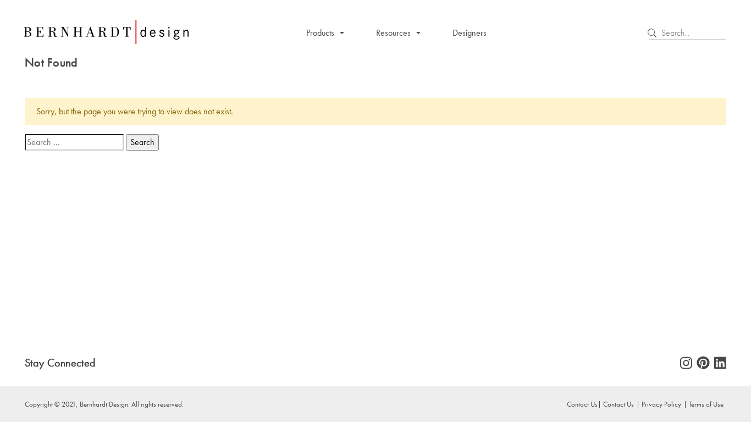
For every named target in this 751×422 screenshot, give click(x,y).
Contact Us (618, 403)
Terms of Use (706, 403)
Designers (469, 32)
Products (320, 32)
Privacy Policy (661, 403)
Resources (393, 32)
